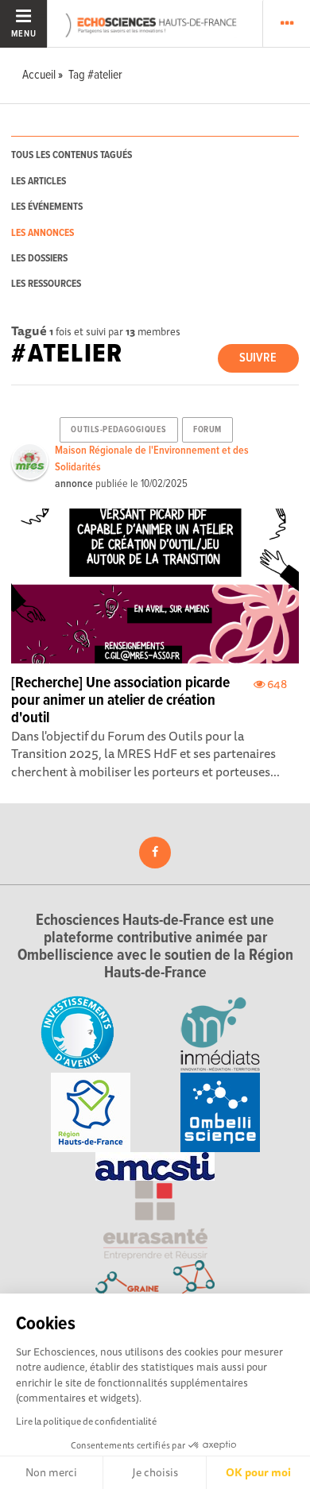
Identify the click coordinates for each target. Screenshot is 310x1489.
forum (207, 429)
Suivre (258, 358)
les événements (47, 207)
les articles (38, 181)
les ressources (46, 284)
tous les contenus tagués (71, 155)
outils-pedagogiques (118, 429)
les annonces (42, 233)
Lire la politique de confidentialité (86, 1421)
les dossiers (39, 258)
